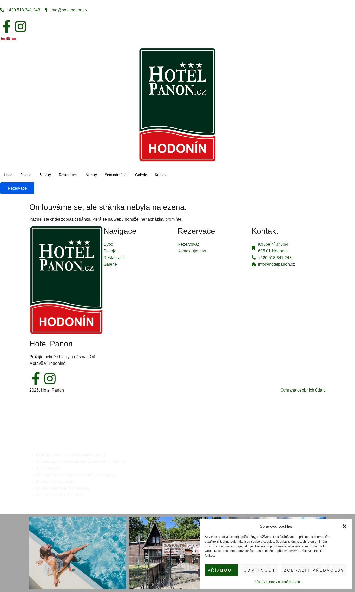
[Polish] (14, 38)
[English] (8, 38)
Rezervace (17, 188)
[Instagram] (20, 26)
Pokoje (25, 175)
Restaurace (68, 175)
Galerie (141, 175)
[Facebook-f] (6, 26)
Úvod (8, 175)
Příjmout (221, 570)
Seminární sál (116, 175)
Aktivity (91, 175)
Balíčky (45, 175)
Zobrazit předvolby (314, 570)
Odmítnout (260, 570)
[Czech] (3, 38)
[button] (344, 526)
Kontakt (161, 175)
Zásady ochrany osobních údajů (277, 582)
